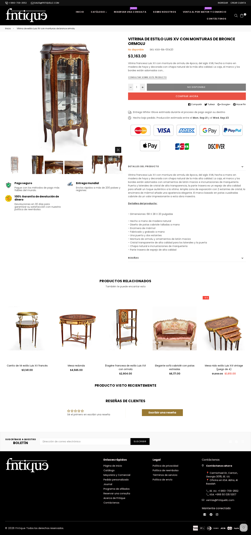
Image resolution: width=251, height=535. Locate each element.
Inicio (80, 12)
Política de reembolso (166, 470)
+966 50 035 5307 (225, 494)
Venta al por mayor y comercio (204, 11)
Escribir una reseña (162, 412)
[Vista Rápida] (45, 303)
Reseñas (133, 257)
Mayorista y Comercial (116, 475)
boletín (20, 441)
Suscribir (140, 441)
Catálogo (98, 12)
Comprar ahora (187, 96)
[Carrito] (241, 15)
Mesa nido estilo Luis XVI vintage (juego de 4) (224, 367)
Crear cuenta (238, 2)
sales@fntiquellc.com (46, 2)
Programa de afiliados (116, 489)
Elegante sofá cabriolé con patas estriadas (174, 367)
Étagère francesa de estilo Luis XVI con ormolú (125, 367)
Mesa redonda (76, 365)
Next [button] (118, 95)
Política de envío (162, 479)
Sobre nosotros (164, 12)
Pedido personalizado (116, 479)
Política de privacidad (165, 465)
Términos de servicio (165, 475)
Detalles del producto (143, 166)
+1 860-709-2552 (17, 2)
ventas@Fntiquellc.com (220, 500)
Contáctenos (216, 18)
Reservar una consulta (130, 11)
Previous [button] (9, 95)
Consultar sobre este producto (147, 77)
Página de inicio (112, 465)
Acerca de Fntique (114, 498)
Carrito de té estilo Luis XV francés (27, 365)
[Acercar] (118, 150)
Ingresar (223, 2)
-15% (206, 297)
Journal (107, 484)
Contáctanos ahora (219, 465)
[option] (64, 96)
